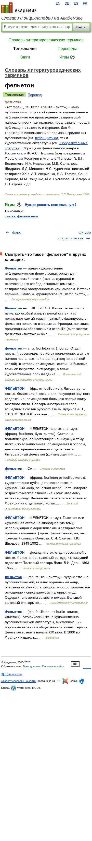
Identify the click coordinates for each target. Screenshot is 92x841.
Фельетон (13, 268)
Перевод (35, 95)
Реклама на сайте (53, 666)
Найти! (81, 27)
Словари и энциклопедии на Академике (42, 18)
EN (58, 3)
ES (76, 3)
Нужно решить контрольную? (51, 205)
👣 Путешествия (11, 674)
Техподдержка (31, 666)
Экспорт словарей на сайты (18, 680)
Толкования (25, 49)
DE (67, 3)
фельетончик (27, 216)
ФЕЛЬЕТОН (15, 388)
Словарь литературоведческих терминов (46, 40)
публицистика (46, 138)
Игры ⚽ (67, 57)
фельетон (13, 348)
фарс (16, 232)
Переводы (67, 49)
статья (10, 216)
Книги (25, 57)
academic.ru (19, 7)
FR (85, 3)
